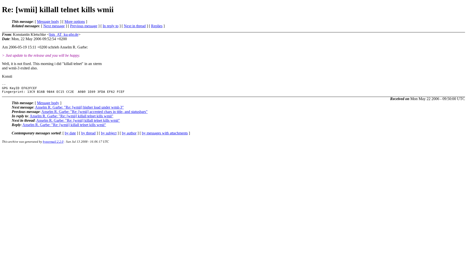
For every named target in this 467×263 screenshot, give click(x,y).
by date (70, 133)
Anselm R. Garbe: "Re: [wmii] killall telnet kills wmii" (71, 116)
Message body (48, 21)
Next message (54, 26)
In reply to (110, 26)
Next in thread (135, 26)
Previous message (83, 26)
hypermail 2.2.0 (53, 141)
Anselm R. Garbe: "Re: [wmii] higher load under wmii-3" (79, 107)
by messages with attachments (165, 133)
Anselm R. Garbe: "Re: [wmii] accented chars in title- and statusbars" (94, 112)
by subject (109, 133)
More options (74, 21)
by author (129, 133)
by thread (88, 133)
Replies (156, 26)
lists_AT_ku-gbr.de (63, 34)
